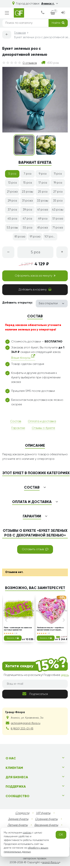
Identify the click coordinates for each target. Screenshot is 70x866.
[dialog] (42, 13)
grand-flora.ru (50, 862)
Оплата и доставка (42, 421)
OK (61, 834)
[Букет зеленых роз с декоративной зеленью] (24, 145)
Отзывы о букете (43, 428)
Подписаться (38, 694)
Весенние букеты (46, 825)
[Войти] (63, 13)
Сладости (22, 813)
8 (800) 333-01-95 (22, 728)
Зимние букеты (18, 819)
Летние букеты (17, 825)
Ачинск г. (48, 3)
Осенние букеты (46, 819)
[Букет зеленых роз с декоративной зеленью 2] (46, 145)
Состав (15, 421)
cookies (27, 832)
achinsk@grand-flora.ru (25, 723)
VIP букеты (43, 813)
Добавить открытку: (17, 302)
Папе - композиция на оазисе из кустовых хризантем (18, 629)
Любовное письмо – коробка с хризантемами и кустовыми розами (50, 629)
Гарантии (18, 428)
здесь (65, 675)
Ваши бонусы (21, 357)
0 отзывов (30, 63)
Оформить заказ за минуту (33, 275)
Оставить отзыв (33, 549)
